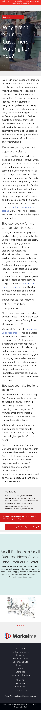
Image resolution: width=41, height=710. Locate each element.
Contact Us (20, 686)
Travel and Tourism (20, 675)
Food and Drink (20, 658)
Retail (20, 668)
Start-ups (20, 671)
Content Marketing (20, 652)
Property (20, 665)
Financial (20, 655)
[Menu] (20, 8)
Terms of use (20, 690)
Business (7, 17)
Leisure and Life (20, 661)
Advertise (20, 683)
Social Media (20, 648)
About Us (20, 680)
